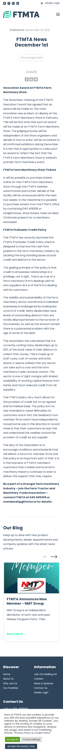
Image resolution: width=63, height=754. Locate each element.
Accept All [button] (12, 739)
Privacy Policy (23, 733)
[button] (58, 14)
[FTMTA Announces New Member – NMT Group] (31, 578)
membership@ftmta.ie (19, 502)
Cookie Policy (42, 733)
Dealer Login (52, 3)
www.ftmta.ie (12, 191)
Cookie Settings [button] (31, 739)
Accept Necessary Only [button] (21, 746)
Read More (17, 634)
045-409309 (20, 708)
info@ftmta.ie (12, 213)
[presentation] (45, 556)
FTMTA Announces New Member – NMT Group (27, 601)
